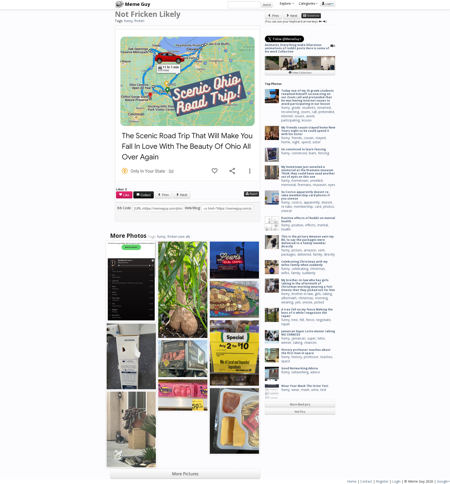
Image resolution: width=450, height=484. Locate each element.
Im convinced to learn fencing (303, 149)
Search (267, 4)
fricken (139, 21)
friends (297, 138)
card (318, 206)
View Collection (301, 72)
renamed (324, 107)
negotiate (323, 320)
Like (125, 195)
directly (329, 254)
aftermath (288, 298)
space (285, 361)
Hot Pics (300, 411)
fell (302, 320)
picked (319, 302)
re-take (286, 206)
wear (295, 389)
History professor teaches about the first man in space (305, 351)
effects (310, 225)
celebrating (300, 268)
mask (305, 389)
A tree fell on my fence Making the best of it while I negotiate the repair (307, 312)
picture (297, 250)
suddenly (308, 273)
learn (312, 153)
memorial (288, 184)
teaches (326, 357)
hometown (300, 180)
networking (300, 372)
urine (315, 389)
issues (299, 116)
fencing (323, 153)
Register (382, 481)
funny (128, 21)
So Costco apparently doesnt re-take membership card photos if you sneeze (305, 195)
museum (319, 184)
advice (315, 372)
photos (328, 206)
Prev (165, 195)
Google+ (443, 481)
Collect (145, 195)
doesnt (327, 202)
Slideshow (312, 15)
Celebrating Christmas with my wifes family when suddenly (304, 263)
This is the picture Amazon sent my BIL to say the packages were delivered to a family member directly (307, 241)
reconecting (290, 112)
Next (183, 195)
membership (303, 206)
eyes (331, 184)
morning (321, 298)
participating (290, 120)
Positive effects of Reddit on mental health (308, 219)
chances (310, 342)
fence (310, 320)
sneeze (286, 210)
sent (321, 250)
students (308, 107)
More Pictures (185, 473)
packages (288, 254)
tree (295, 320)
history (297, 357)
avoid (310, 116)
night (296, 142)
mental (322, 225)
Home (351, 481)
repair (285, 324)
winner (286, 342)
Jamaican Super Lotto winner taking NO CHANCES (308, 333)
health (286, 229)
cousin (309, 138)
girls (318, 293)
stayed (320, 138)
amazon (310, 250)
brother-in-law (302, 293)
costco (297, 202)
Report (253, 194)
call (314, 112)
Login (328, 3)
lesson (306, 120)
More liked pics (300, 404)
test (323, 389)
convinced (299, 153)
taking (327, 293)
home (285, 142)
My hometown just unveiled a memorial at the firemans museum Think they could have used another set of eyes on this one (308, 172)
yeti (297, 302)
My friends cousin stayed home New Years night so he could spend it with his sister (308, 130)
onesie (307, 302)
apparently (312, 202)
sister (316, 142)
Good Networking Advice (299, 368)
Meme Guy (137, 4)
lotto (321, 338)
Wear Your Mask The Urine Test (304, 386)
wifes (285, 273)
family (317, 254)
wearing (287, 302)
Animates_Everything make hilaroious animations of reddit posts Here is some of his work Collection (297, 48)
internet (287, 116)
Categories (307, 3)
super (311, 338)
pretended (326, 112)
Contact (366, 481)
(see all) (184, 236)
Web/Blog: (193, 208)
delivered (304, 254)
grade (296, 107)
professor (311, 357)
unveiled (316, 180)
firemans (304, 184)
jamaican (298, 338)
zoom (305, 112)
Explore (286, 3)
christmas (317, 268)
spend (306, 142)
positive (297, 225)
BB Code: (124, 208)
